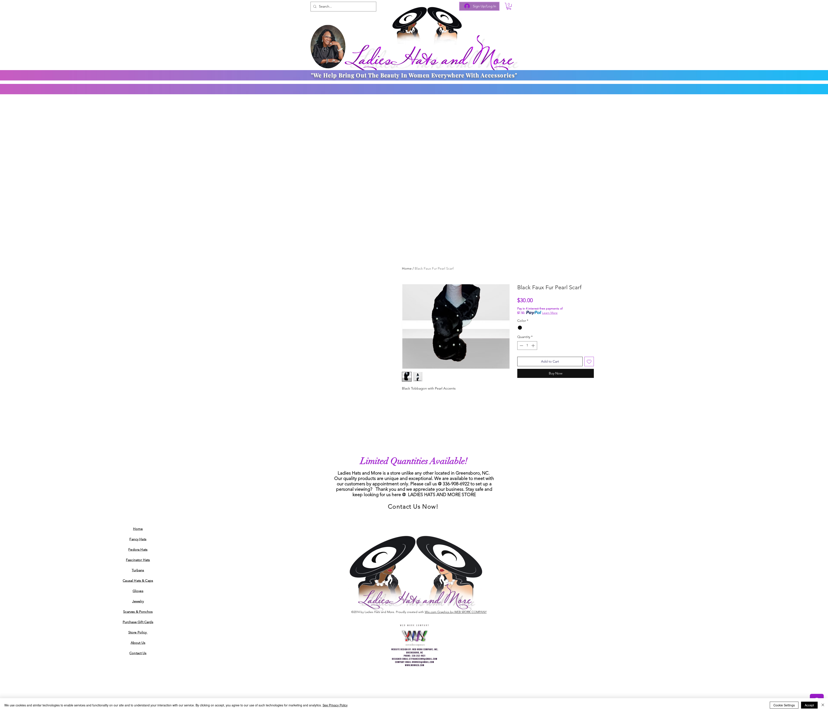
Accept (809, 705)
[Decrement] (521, 345)
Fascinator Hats (138, 560)
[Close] (822, 705)
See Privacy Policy (335, 705)
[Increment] (533, 345)
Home (407, 268)
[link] (509, 6)
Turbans (138, 570)
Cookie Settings (784, 705)
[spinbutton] (527, 345)
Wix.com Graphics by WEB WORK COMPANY (456, 612)
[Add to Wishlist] (589, 361)
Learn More (550, 313)
